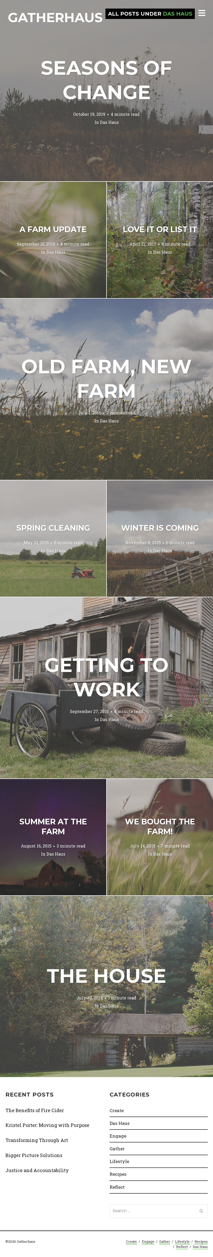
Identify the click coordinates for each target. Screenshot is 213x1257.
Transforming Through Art (36, 1140)
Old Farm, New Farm (106, 378)
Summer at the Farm (53, 826)
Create (117, 1110)
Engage (118, 1136)
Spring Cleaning (53, 528)
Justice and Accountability (37, 1170)
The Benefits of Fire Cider (34, 1110)
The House (106, 976)
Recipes (118, 1174)
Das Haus (109, 122)
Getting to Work (106, 677)
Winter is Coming (160, 528)
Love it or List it (160, 229)
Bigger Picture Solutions (33, 1155)
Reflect (117, 1187)
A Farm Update (53, 229)
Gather (117, 1149)
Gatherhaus (55, 17)
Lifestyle (119, 1161)
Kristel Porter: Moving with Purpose (47, 1125)
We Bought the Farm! (160, 826)
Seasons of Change (106, 80)
